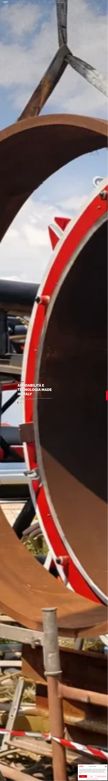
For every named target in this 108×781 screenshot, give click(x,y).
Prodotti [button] (19, 2)
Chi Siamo (15, 2)
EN (102, 2)
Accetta (83, 776)
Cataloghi (50, 2)
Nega (92, 776)
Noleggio (44, 2)
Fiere (58, 2)
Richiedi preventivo (106, 394)
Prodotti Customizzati (27, 2)
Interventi (35, 2)
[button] (105, 766)
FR (104, 2)
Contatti (61, 2)
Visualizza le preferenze (101, 776)
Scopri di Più (21, 401)
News (54, 2)
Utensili (39, 2)
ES (103, 2)
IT (100, 2)
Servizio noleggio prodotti (27, 390)
